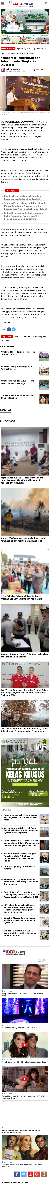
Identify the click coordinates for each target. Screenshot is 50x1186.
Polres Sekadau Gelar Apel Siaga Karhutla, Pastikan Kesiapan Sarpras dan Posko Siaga (21, 597)
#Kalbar (18, 337)
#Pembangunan (39, 337)
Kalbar (8, 53)
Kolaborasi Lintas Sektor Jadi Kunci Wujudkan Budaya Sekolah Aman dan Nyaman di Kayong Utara (20, 830)
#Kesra (27, 337)
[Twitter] (14, 329)
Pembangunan (21, 53)
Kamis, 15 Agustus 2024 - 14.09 (15, 71)
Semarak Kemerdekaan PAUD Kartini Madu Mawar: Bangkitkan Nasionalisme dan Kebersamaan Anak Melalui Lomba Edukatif (25, 206)
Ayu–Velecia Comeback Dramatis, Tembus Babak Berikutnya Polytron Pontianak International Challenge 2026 (24, 693)
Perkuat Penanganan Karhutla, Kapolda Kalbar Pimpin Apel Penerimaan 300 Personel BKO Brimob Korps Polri (23, 216)
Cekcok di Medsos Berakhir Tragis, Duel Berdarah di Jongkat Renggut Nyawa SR (19, 920)
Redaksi (6, 1182)
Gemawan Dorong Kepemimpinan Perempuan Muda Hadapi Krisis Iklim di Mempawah (20, 881)
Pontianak (30, 53)
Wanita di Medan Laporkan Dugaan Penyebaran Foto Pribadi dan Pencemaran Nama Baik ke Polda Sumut (19, 857)
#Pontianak (7, 340)
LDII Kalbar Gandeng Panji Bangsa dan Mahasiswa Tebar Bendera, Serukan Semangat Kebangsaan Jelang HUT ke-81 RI (19, 909)
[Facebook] (9, 329)
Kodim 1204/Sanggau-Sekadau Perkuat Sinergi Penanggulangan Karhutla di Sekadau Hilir (23, 539)
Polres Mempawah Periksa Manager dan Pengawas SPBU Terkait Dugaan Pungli (20, 817)
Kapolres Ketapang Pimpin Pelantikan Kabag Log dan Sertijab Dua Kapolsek (22, 197)
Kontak (25, 1182)
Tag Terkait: (7, 337)
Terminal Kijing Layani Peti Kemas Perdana (19, 867)
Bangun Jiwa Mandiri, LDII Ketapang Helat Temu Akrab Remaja (17, 382)
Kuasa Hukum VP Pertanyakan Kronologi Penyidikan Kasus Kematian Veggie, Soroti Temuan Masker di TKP (21, 894)
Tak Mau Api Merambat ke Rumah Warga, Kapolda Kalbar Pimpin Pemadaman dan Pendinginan (25, 729)
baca (37, 70)
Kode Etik (15, 1182)
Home (2, 53)
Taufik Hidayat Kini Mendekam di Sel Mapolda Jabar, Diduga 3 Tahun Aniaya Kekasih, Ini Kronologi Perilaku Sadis (21, 843)
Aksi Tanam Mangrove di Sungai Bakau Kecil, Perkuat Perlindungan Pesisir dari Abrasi (19, 933)
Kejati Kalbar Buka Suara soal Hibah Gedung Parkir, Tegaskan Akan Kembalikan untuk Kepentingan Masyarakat (22, 480)
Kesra (13, 53)
